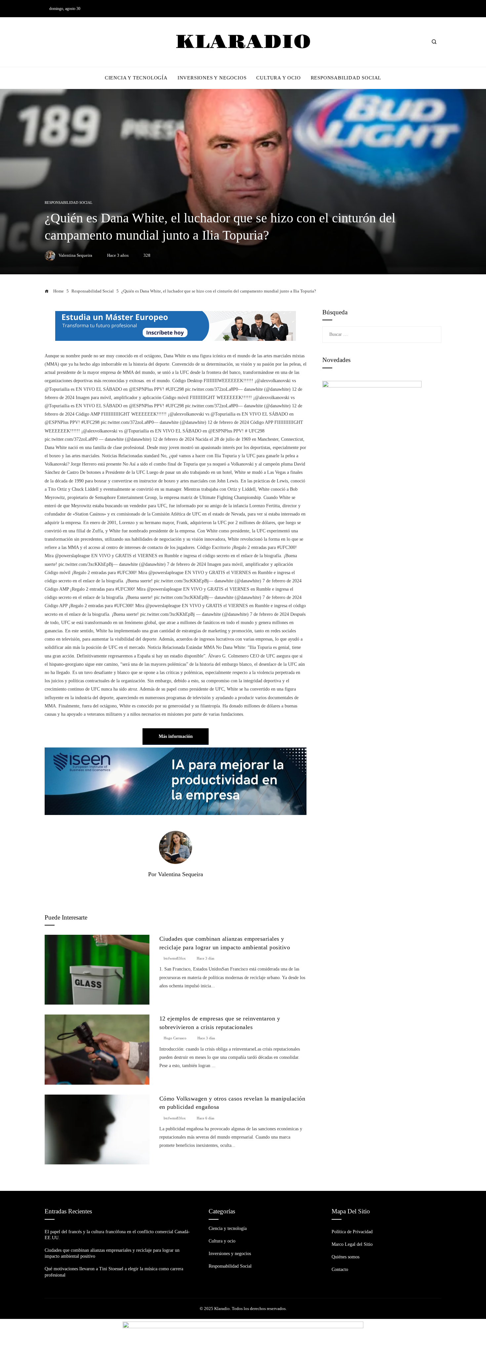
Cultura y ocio (222, 1241)
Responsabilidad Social (69, 202)
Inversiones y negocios (230, 1253)
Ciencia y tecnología (228, 1228)
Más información (176, 736)
